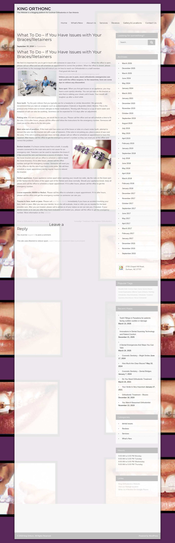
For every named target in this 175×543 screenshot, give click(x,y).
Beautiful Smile (122, 289)
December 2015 (128, 243)
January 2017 (127, 238)
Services (104, 23)
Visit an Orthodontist (140, 298)
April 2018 (126, 173)
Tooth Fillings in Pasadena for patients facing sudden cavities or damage (135, 319)
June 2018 (126, 163)
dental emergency (83, 63)
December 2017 (128, 193)
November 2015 (128, 248)
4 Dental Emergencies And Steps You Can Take (137, 346)
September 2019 (129, 118)
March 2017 (127, 228)
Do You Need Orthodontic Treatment (137, 379)
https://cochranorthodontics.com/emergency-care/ (79, 74)
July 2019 (126, 128)
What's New (127, 439)
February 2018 (128, 183)
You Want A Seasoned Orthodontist (136, 402)
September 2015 (129, 253)
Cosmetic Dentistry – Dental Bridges (136, 371)
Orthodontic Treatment (146, 295)
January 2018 (127, 188)
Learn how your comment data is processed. (67, 241)
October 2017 (127, 203)
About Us (91, 23)
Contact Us (150, 23)
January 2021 (127, 98)
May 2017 (126, 218)
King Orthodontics (132, 295)
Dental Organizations (124, 292)
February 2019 (128, 143)
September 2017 (129, 208)
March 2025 (127, 73)
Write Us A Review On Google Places (133, 489)
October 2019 (127, 113)
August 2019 (127, 123)
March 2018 (127, 178)
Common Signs (132, 289)
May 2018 (126, 168)
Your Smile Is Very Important (133, 387)
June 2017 (126, 213)
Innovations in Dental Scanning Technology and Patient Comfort (137, 332)
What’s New (77, 23)
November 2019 (128, 108)
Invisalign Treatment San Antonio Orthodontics (93, 221)
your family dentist (60, 201)
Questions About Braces (125, 298)
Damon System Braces (145, 289)
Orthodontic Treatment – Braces (135, 395)
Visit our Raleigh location (128, 487)
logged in (31, 235)
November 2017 (128, 198)
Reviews (115, 23)
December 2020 (128, 103)
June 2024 (126, 78)
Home (64, 23)
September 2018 (129, 153)
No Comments (40, 46)
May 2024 (126, 83)
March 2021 (127, 93)
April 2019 (126, 138)
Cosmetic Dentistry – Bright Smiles (136, 356)
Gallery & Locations (132, 23)
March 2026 (127, 63)
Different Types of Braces (140, 292)
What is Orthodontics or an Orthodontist (33, 221)
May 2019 (126, 133)
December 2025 (128, 68)
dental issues (127, 424)
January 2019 (127, 148)
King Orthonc (34, 8)
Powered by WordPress (148, 536)
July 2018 (126, 158)
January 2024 (127, 88)
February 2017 (128, 233)
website (47, 213)
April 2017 (126, 223)
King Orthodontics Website (129, 484)
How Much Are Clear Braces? (134, 363)
